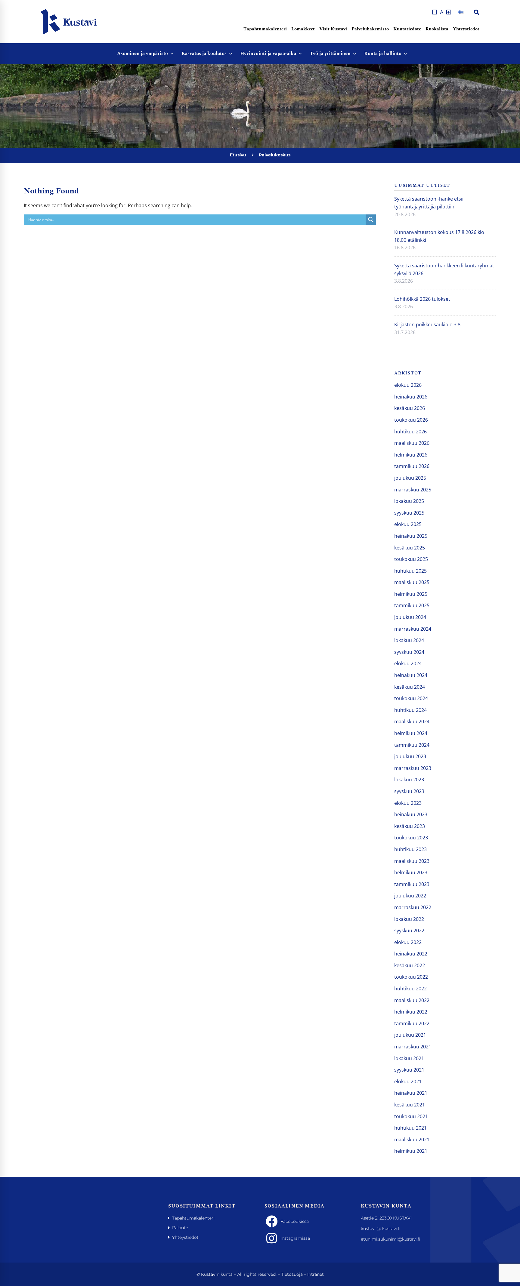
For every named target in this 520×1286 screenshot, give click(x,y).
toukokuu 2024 (411, 698)
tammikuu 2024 (411, 745)
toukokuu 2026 (411, 420)
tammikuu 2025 (411, 605)
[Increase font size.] (448, 12)
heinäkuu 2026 (410, 396)
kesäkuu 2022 (409, 965)
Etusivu (238, 155)
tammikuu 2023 (411, 884)
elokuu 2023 (408, 803)
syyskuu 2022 (409, 930)
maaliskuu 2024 (411, 721)
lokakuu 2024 (409, 640)
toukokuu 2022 (411, 977)
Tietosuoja (292, 1274)
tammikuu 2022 (411, 1023)
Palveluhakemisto (370, 29)
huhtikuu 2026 (410, 431)
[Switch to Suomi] (461, 12)
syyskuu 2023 (409, 791)
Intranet (315, 1274)
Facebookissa (294, 1221)
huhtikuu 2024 (410, 710)
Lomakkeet (303, 29)
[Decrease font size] (434, 12)
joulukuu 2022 (410, 895)
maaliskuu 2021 (411, 1139)
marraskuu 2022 (412, 907)
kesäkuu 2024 (409, 687)
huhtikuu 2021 (410, 1127)
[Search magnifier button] (371, 219)
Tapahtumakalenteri (265, 29)
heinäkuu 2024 (410, 675)
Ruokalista (437, 29)
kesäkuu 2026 (409, 408)
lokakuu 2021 (409, 1058)
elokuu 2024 (408, 663)
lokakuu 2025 (409, 501)
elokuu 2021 (408, 1081)
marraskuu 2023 (412, 768)
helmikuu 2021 (410, 1151)
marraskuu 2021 (412, 1046)
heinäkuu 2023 (410, 814)
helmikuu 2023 (410, 872)
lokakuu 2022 (409, 919)
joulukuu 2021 (410, 1035)
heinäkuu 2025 (410, 536)
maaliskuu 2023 (411, 861)
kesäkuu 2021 (409, 1104)
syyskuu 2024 (409, 652)
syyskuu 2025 (409, 512)
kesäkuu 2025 (409, 547)
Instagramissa (295, 1238)
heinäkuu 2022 (410, 953)
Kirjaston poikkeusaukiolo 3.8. (428, 324)
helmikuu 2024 (410, 733)
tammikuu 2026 (411, 466)
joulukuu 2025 (410, 478)
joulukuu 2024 (410, 617)
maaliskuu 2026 (411, 443)
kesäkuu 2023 (409, 826)
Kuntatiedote (407, 29)
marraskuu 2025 (412, 489)
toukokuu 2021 (411, 1116)
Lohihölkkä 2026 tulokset (422, 299)
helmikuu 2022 (410, 1011)
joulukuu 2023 (410, 756)
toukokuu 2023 (411, 837)
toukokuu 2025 (411, 559)
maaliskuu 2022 (411, 1000)
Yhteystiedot (466, 29)
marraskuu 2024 (412, 629)
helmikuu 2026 (410, 454)
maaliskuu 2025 (411, 582)
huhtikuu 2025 (410, 571)
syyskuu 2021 (409, 1069)
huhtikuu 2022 (410, 988)
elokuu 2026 (408, 385)
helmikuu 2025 (410, 594)
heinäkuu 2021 (410, 1093)
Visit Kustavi (333, 29)
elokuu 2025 (408, 524)
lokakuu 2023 (409, 779)
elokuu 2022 (408, 942)
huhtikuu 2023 (410, 849)
